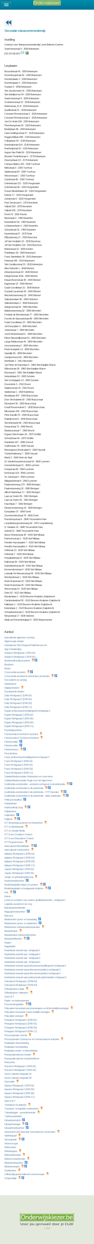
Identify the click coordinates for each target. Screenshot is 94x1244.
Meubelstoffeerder (13, 938)
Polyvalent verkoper (14, 1016)
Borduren (9, 664)
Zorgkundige (10, 1178)
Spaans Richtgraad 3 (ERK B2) (19, 1093)
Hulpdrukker (10, 811)
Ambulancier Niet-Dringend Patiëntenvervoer (26, 645)
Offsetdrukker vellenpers (16, 992)
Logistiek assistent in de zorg (18, 904)
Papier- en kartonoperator (17, 1000)
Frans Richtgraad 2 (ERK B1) (18, 764)
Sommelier (9, 1081)
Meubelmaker (11, 931)
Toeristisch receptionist (15, 1105)
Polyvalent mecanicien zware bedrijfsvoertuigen (27, 1012)
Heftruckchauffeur (13, 799)
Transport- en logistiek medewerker (21, 1108)
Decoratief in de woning (15, 680)
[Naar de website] (27, 53)
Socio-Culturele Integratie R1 (18, 1074)
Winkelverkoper (12, 1166)
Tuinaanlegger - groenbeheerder (20, 1112)
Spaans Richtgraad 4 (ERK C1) (19, 1097)
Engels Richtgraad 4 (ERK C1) (19, 726)
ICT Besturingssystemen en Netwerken (23, 822)
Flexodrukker (11, 753)
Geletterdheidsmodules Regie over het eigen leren (28, 780)
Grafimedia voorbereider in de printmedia (24, 788)
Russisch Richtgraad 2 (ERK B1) (20, 1070)
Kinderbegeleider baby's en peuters (21, 884)
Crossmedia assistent (15, 672)
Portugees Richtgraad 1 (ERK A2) (20, 1020)
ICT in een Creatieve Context (18, 834)
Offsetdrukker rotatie (14, 989)
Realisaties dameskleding (16, 1043)
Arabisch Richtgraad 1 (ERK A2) (20, 653)
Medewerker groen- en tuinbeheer (21, 923)
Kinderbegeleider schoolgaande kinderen (24, 888)
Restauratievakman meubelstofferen (22, 1058)
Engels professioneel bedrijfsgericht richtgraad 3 (27, 710)
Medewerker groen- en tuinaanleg (20, 919)
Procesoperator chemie (16, 1035)
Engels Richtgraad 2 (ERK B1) (19, 718)
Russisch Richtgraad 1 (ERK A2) (20, 1066)
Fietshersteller (11, 741)
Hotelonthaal (10, 803)
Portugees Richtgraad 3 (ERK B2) (20, 1027)
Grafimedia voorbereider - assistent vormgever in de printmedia (34, 784)
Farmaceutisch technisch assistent (21, 734)
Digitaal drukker (12, 687)
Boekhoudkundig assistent (17, 660)
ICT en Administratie (14, 826)
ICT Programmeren (14, 842)
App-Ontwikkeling (13, 649)
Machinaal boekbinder (15, 907)
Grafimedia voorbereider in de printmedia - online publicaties (32, 795)
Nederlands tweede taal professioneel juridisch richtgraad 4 (32, 973)
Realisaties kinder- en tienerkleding (21, 1050)
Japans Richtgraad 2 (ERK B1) (19, 873)
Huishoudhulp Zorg (13, 807)
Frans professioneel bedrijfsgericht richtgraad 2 (27, 757)
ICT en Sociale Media (14, 830)
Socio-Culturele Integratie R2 (18, 1078)
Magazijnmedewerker (15, 911)
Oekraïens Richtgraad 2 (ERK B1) (21, 985)
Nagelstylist (10, 946)
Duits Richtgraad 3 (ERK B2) (18, 703)
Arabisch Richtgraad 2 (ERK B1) (20, 656)
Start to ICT (10, 1101)
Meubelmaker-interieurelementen (20, 935)
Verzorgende (10, 1139)
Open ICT (9, 996)
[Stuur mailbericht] (22, 53)
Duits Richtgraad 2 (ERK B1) (18, 699)
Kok (6, 892)
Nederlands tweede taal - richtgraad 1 (22, 950)
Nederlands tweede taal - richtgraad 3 (22, 958)
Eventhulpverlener (13, 730)
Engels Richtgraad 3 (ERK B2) (19, 722)
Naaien (8, 942)
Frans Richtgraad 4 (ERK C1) (18, 772)
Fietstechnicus (11, 749)
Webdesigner (11, 1151)
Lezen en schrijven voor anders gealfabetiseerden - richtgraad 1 (35, 900)
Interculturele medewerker (17, 849)
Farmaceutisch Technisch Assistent (21, 737)
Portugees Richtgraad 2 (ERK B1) (20, 1023)
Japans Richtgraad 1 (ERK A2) (19, 869)
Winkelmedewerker (14, 1162)
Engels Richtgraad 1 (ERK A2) (19, 714)
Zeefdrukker (10, 1170)
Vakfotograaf (10, 1135)
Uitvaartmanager (12, 1124)
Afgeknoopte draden (14, 641)
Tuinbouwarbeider (13, 1116)
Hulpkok (8, 819)
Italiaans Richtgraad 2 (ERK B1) (19, 857)
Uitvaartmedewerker (14, 1128)
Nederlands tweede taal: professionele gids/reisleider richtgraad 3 (35, 977)
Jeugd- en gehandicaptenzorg (19, 877)
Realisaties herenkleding (16, 1047)
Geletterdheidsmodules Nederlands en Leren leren (28, 776)
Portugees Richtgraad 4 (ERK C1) (21, 1031)
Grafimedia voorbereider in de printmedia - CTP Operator (31, 792)
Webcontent (10, 1147)
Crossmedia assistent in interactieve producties (27, 676)
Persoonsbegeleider (14, 1004)
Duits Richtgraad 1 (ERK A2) (18, 695)
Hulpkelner (9, 815)
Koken (7, 896)
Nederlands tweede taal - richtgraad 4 (22, 962)
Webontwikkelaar (12, 1155)
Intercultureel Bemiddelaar (17, 846)
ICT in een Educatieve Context (19, 838)
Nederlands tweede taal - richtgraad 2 (22, 954)
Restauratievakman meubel (17, 1054)
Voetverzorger (11, 1143)
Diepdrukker (10, 683)
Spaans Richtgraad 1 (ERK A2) (19, 1085)
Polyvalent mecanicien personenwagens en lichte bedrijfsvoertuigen (36, 1008)
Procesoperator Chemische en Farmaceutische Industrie (32, 1039)
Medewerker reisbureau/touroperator (22, 927)
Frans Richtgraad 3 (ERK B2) (18, 768)
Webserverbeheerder (15, 1159)
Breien (7, 668)
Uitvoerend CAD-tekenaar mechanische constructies (30, 1132)
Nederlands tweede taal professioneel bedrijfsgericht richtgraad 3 (35, 965)
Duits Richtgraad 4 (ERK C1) (18, 707)
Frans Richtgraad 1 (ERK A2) (18, 761)
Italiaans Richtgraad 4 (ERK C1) (19, 865)
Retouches (10, 1062)
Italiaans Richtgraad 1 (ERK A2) (19, 853)
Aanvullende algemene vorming (19, 637)
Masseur (9, 915)
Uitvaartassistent (12, 1120)
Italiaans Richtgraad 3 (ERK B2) (19, 861)
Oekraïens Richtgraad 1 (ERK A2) (21, 981)
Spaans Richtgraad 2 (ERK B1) (19, 1089)
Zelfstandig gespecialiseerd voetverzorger (24, 1174)
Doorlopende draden (14, 691)
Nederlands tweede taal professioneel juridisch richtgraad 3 (32, 969)
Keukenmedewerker (14, 880)
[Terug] (8, 27)
